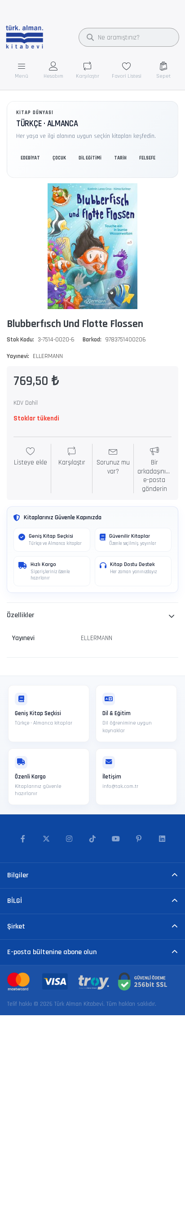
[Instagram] (69, 839)
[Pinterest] (139, 839)
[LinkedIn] (162, 839)
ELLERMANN (48, 356)
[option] (92, 246)
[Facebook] (23, 839)
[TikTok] (92, 839)
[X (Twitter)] (46, 839)
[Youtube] (116, 839)
